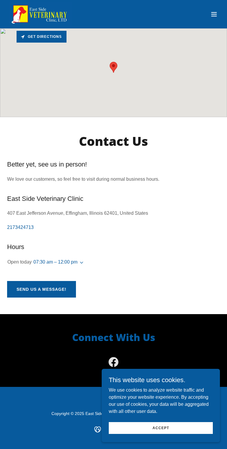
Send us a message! (42, 289)
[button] (214, 14)
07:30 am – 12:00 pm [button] (55, 261)
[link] (40, 14)
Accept (161, 428)
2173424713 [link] (20, 227)
